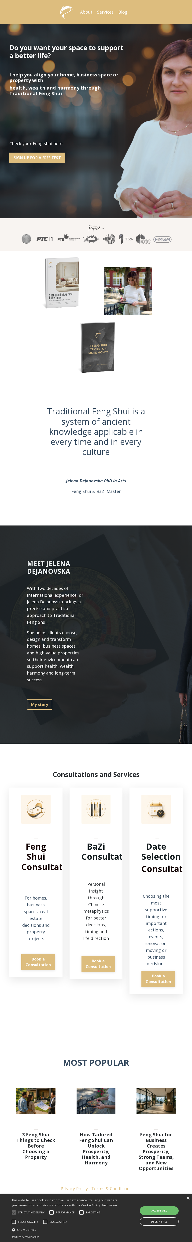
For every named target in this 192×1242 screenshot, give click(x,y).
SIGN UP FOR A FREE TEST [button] (37, 157)
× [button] (188, 1198)
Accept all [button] (159, 1210)
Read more (109, 1205)
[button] (66, 1229)
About (86, 12)
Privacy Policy (74, 1188)
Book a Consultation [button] (38, 962)
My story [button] (39, 704)
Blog (122, 12)
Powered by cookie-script (25, 1237)
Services (105, 12)
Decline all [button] (159, 1221)
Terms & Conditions (111, 1188)
